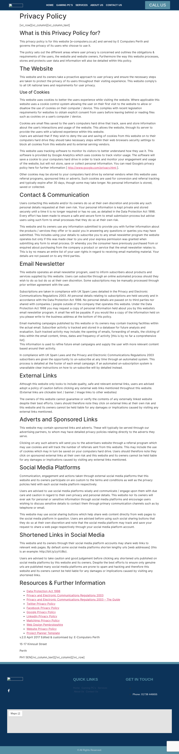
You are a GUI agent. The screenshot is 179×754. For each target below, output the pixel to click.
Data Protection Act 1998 (43, 591)
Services (82, 5)
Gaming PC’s (64, 5)
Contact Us (114, 5)
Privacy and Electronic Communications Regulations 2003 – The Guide (73, 599)
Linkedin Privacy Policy (42, 616)
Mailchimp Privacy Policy (43, 620)
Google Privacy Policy (41, 612)
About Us (96, 5)
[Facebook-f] (8, 690)
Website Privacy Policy (42, 629)
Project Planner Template (43, 633)
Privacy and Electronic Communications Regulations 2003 (65, 595)
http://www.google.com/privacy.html (92, 167)
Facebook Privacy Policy (43, 608)
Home (49, 5)
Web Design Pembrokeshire (45, 624)
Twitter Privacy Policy (41, 603)
